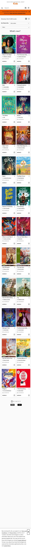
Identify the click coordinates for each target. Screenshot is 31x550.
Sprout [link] (18, 115)
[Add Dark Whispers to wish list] (14, 274)
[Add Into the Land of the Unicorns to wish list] (14, 365)
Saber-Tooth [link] (5, 146)
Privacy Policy (13, 533)
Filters (3, 27)
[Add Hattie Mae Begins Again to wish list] (29, 153)
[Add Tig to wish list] (29, 304)
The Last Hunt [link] (20, 267)
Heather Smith (21, 299)
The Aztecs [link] (5, 115)
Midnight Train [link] (6, 328)
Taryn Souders (6, 208)
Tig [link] (18, 297)
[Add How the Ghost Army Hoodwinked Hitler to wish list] (14, 304)
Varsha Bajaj (6, 87)
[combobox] (12, 8)
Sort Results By (5, 23)
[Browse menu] (28, 8)
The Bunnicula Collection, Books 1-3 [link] (22, 328)
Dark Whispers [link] (6, 267)
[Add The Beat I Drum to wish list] (29, 183)
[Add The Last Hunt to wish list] (29, 274)
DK (4, 117)
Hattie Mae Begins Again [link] (22, 146)
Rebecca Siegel (7, 299)
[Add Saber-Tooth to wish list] (14, 153)
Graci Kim (20, 238)
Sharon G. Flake (21, 147)
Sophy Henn (20, 390)
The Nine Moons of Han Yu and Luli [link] (22, 358)
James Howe (21, 330)
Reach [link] (3, 176)
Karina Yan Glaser (21, 360)
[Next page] (20, 401)
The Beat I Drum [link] (21, 176)
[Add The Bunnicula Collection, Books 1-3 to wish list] (29, 335)
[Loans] (25, 8)
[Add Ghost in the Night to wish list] (14, 61)
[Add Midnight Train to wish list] (14, 335)
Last (20, 404)
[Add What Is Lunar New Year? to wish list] (14, 244)
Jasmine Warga (21, 208)
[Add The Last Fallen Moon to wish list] (29, 244)
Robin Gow (6, 147)
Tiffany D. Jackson (7, 56)
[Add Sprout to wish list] (29, 122)
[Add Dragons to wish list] (14, 395)
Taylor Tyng (20, 117)
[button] (26, 19)
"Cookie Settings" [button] (21, 540)
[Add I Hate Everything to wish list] (29, 395)
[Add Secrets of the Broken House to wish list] (14, 213)
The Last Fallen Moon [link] (22, 237)
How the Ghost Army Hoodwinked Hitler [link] (8, 297)
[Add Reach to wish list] (14, 183)
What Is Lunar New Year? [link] (8, 237)
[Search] (2, 8)
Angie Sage (6, 330)
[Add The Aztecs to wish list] (14, 122)
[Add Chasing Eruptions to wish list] (29, 92)
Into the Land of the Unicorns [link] (8, 358)
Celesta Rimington (7, 178)
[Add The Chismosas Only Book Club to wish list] (29, 61)
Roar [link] (3, 85)
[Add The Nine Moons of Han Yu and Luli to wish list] (29, 365)
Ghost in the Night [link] (7, 54)
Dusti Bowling (21, 178)
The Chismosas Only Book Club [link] (22, 54)
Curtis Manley (21, 87)
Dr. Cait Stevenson (7, 390)
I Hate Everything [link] (21, 389)
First (12, 404)
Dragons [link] (4, 389)
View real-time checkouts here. (18, 13)
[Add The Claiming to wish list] (29, 213)
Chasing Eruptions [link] (21, 85)
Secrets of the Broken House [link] (8, 206)
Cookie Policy (7, 546)
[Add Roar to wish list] (14, 92)
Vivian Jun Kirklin (7, 238)
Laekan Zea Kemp (22, 56)
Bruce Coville (6, 269)
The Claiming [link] (20, 206)
